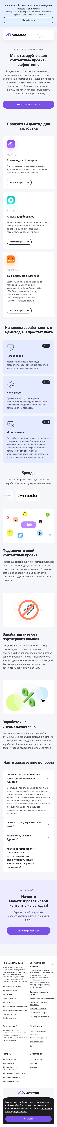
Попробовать (28, 20)
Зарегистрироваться (19, 182)
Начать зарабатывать (28, 104)
